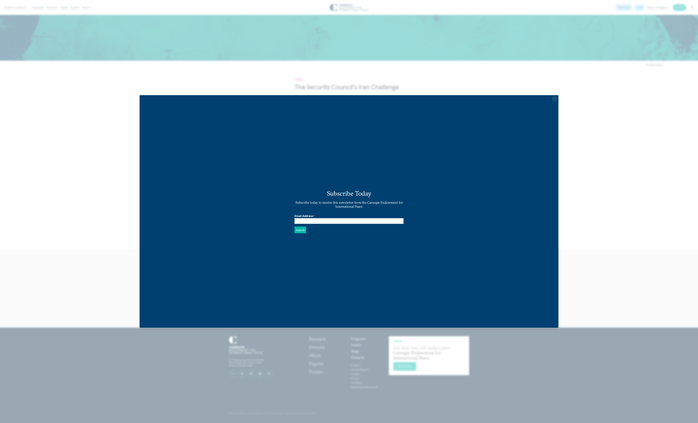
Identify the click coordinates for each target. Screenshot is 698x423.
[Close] (555, 99)
